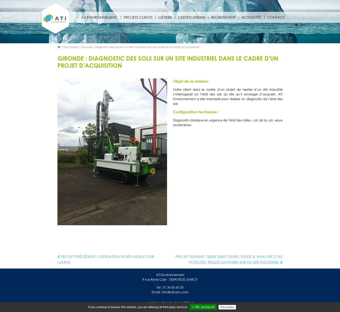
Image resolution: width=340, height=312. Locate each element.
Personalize (227, 307)
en (303, 25)
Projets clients (138, 17)
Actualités (251, 17)
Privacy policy (246, 307)
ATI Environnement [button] (99, 17)
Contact (276, 17)
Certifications (191, 17)
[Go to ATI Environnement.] (58, 47)
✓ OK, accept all (203, 307)
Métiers (165, 17)
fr (296, 25)
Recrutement (223, 17)
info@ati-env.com (175, 292)
